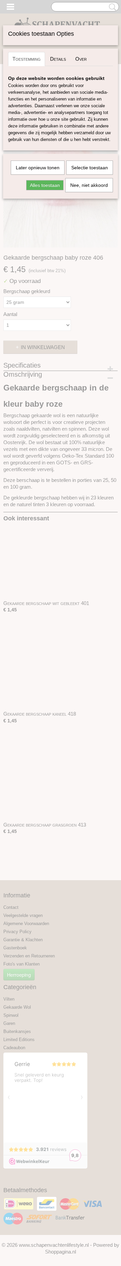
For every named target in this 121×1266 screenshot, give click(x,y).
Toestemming (26, 59)
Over (81, 59)
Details (58, 59)
